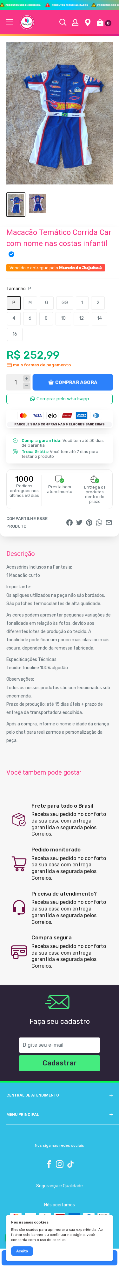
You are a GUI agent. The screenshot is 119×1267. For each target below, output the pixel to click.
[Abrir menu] (9, 21)
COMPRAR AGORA (76, 382)
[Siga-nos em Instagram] (59, 1164)
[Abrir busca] (62, 22)
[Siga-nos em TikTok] (70, 1164)
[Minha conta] (75, 22)
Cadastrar (59, 1063)
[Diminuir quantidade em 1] (26, 386)
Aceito (22, 1251)
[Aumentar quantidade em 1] (26, 378)
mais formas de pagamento (42, 365)
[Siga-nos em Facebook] (49, 1164)
